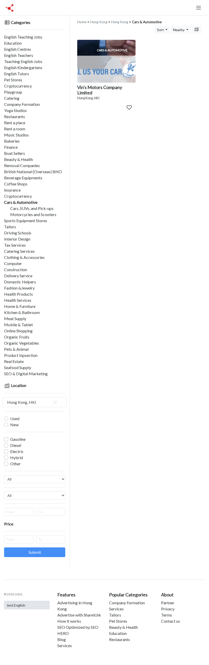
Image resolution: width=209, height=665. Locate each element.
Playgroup (13, 92)
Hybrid (16, 457)
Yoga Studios (15, 110)
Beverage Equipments (23, 177)
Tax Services (15, 245)
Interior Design (17, 238)
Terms (166, 614)
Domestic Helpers (20, 281)
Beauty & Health (18, 159)
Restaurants (14, 116)
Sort (161, 30)
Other (15, 463)
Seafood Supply (17, 367)
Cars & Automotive (20, 202)
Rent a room (14, 128)
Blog (61, 639)
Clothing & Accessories (24, 257)
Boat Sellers (14, 153)
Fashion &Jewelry (19, 287)
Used (14, 418)
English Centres (17, 49)
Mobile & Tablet (18, 324)
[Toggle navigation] (198, 7)
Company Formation (22, 104)
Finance (11, 147)
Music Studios (16, 134)
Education (13, 43)
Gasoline (17, 439)
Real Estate (14, 361)
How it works (69, 621)
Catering (11, 98)
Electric (17, 451)
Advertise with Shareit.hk (79, 614)
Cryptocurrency (18, 85)
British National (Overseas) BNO (33, 171)
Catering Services (19, 251)
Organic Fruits (16, 336)
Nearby (179, 30)
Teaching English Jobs (23, 61)
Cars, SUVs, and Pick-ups (32, 208)
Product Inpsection (20, 355)
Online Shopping (18, 330)
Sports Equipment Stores (25, 220)
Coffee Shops (16, 183)
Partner (167, 602)
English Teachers (18, 55)
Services (64, 645)
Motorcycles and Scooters (33, 214)
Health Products (18, 294)
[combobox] (35, 402)
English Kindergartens (23, 67)
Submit (35, 552)
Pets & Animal (16, 349)
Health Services (17, 300)
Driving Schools (17, 232)
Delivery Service (18, 275)
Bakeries (12, 141)
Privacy (167, 608)
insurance (12, 189)
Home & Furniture (19, 306)
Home (81, 22)
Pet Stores (13, 79)
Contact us (170, 621)
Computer (13, 263)
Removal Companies (22, 165)
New (14, 424)
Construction (15, 269)
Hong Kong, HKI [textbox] (21, 402)
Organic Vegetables (21, 343)
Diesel (15, 445)
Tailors (10, 226)
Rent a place (14, 122)
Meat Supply (15, 318)
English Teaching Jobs (23, 36)
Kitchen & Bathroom (22, 312)
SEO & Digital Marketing (26, 373)
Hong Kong (98, 22)
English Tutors (16, 73)
